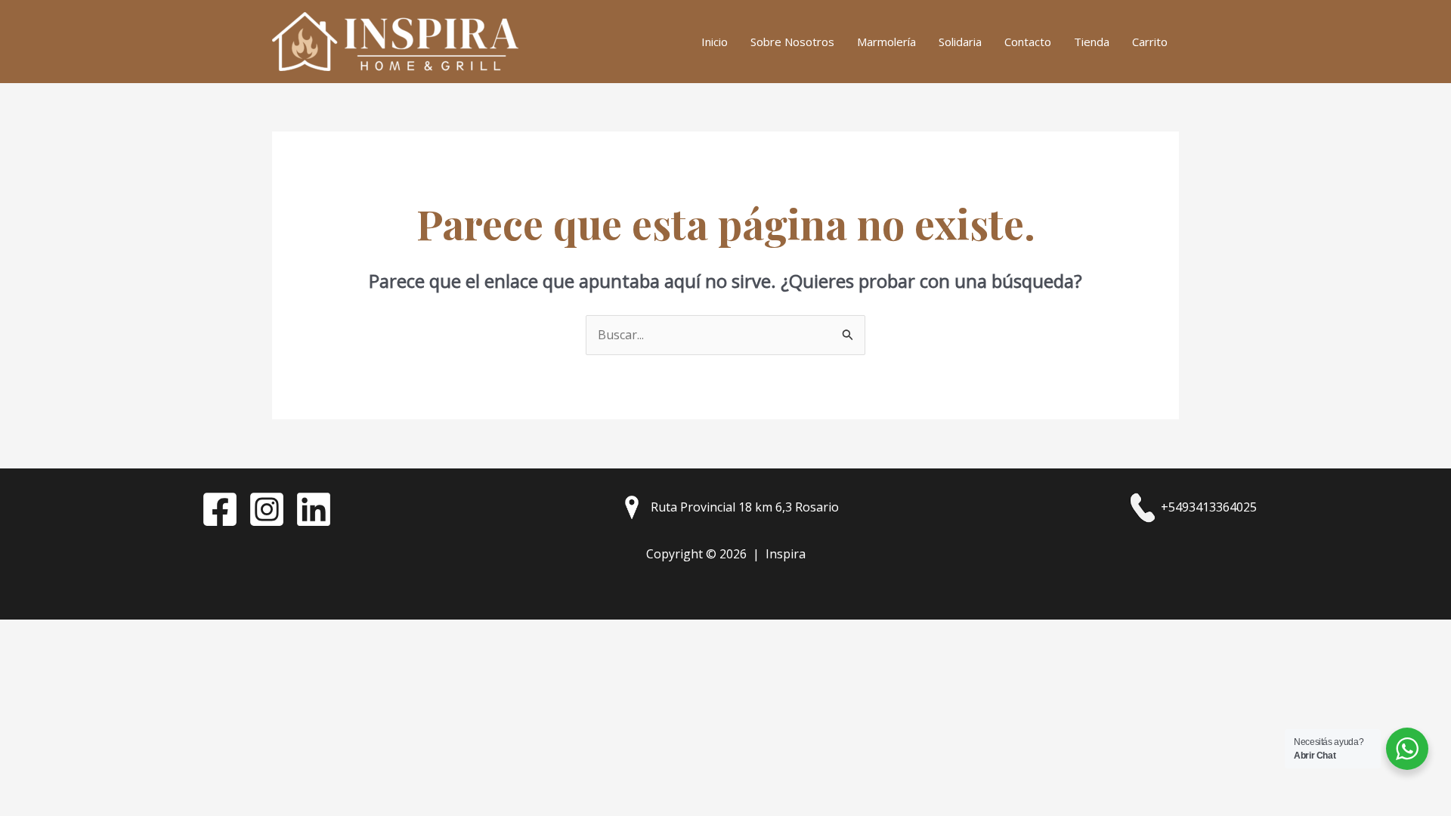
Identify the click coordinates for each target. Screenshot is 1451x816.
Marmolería (886, 41)
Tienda (1091, 41)
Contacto (1027, 41)
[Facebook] (220, 509)
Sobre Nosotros (792, 41)
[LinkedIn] (314, 509)
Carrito (1150, 41)
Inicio (714, 41)
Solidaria (960, 41)
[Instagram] (267, 509)
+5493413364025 (1207, 507)
